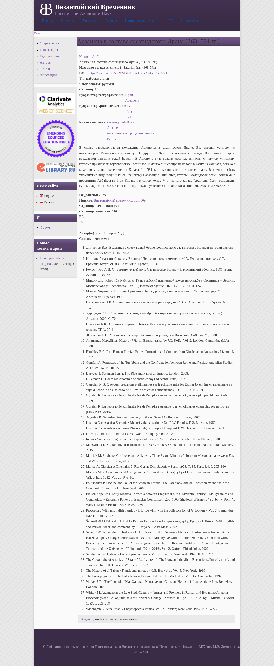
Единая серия (50, 56)
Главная (48, 20)
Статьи (45, 69)
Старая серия (49, 43)
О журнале (68, 20)
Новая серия (49, 50)
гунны (112, 139)
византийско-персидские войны (130, 133)
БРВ (171, 20)
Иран (129, 95)
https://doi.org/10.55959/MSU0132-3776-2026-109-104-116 (129, 73)
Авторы (45, 62)
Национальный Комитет (143, 20)
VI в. (130, 117)
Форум (45, 227)
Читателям (90, 20)
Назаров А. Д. (89, 56)
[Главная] (46, 8)
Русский (49, 202)
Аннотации (48, 75)
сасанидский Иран (120, 122)
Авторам (111, 20)
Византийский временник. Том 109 (120, 200)
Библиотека (189, 20)
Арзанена (132, 100)
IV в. (130, 106)
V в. (130, 111)
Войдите (86, 619)
